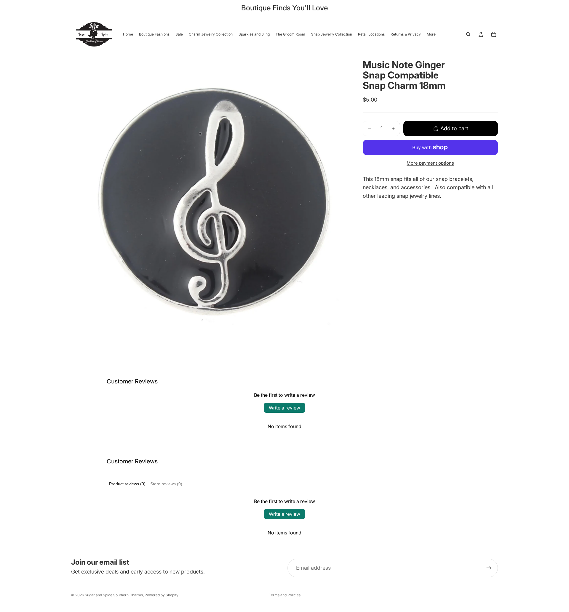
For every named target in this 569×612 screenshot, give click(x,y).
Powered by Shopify (161, 595)
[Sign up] (489, 568)
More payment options (430, 163)
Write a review (284, 408)
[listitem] (431, 34)
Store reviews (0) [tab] (166, 483)
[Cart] (493, 34)
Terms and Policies (285, 595)
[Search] (468, 34)
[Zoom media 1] (210, 200)
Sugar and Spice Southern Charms (114, 595)
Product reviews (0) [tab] (127, 483)
